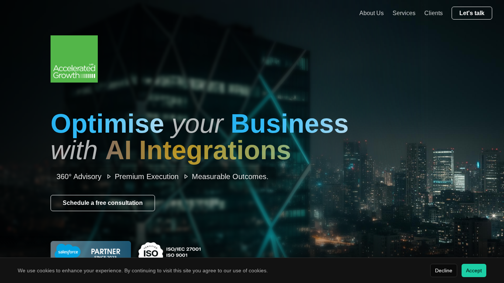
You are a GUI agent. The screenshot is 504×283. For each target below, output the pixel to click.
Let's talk (471, 13)
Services (404, 13)
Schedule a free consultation (103, 203)
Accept (474, 270)
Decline (443, 270)
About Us (371, 13)
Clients (433, 13)
